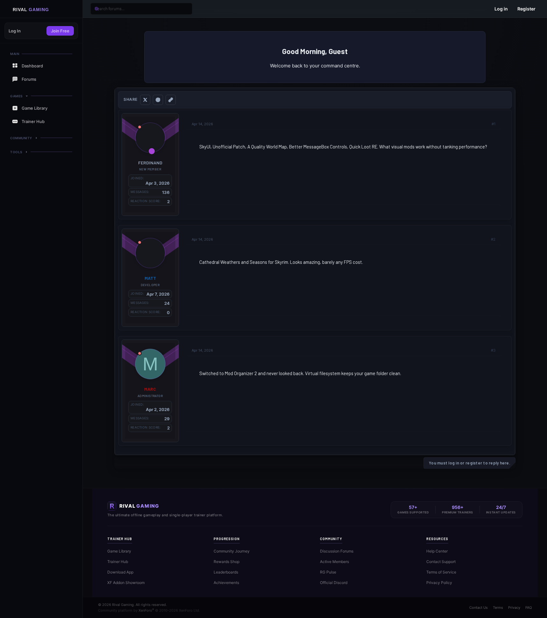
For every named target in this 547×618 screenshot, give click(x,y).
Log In (15, 30)
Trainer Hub (117, 561)
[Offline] (140, 127)
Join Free (60, 30)
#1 (493, 124)
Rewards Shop (226, 561)
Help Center (437, 551)
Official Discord (333, 582)
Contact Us (478, 607)
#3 (493, 350)
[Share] (485, 123)
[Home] (41, 9)
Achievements (226, 582)
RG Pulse (328, 572)
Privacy (514, 607)
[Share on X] (145, 100)
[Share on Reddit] (158, 100)
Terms (498, 607)
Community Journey (232, 551)
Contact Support (441, 561)
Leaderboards (226, 572)
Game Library (119, 551)
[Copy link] (171, 100)
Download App (120, 572)
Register (526, 8)
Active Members (334, 561)
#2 (493, 239)
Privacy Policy (439, 582)
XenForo (146, 610)
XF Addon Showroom (126, 582)
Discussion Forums (336, 551)
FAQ (528, 607)
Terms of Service (441, 572)
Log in (501, 8)
